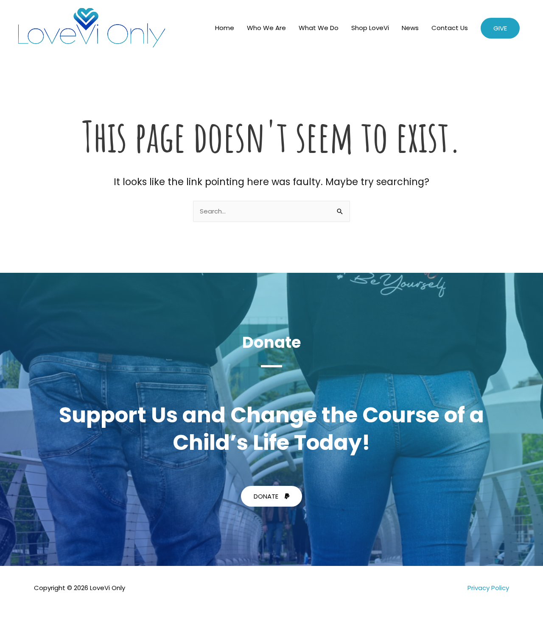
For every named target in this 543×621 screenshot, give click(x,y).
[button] (500, 28)
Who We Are (266, 27)
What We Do (319, 27)
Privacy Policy (488, 587)
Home (224, 27)
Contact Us (449, 27)
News (410, 27)
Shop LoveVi (370, 27)
